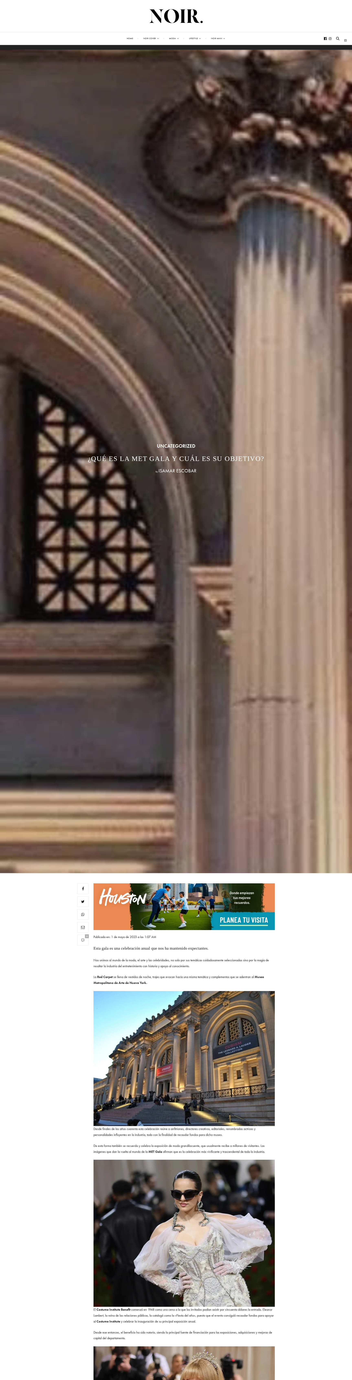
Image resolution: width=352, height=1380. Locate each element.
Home (130, 38)
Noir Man (216, 38)
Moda (172, 38)
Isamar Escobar (177, 470)
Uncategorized (176, 446)
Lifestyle (193, 38)
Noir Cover (149, 38)
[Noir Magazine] (176, 16)
